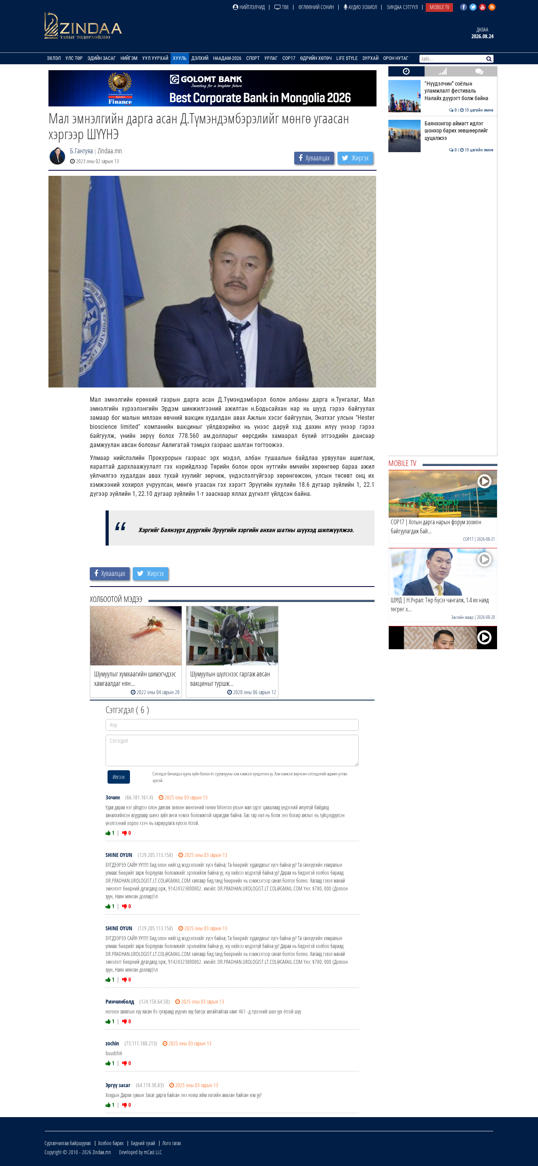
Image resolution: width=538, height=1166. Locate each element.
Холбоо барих (111, 1143)
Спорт (253, 58)
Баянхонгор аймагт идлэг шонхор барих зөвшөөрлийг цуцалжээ (459, 131)
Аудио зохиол (362, 7)
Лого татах (171, 1143)
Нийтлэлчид (251, 7)
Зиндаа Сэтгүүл (402, 7)
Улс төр (74, 58)
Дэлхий (199, 58)
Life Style (347, 58)
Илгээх (119, 776)
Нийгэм (129, 58)
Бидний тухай (143, 1143)
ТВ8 (285, 7)
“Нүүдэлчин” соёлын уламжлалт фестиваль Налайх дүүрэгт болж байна (459, 91)
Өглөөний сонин (316, 7)
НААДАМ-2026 (227, 58)
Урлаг (271, 58)
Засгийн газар (462, 617)
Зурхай (370, 58)
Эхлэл (54, 58)
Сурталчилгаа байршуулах (68, 1143)
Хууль (180, 58)
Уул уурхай (155, 58)
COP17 (288, 58)
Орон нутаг (395, 58)
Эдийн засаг (101, 58)
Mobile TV (439, 7)
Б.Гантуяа (81, 150)
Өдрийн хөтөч (316, 58)
